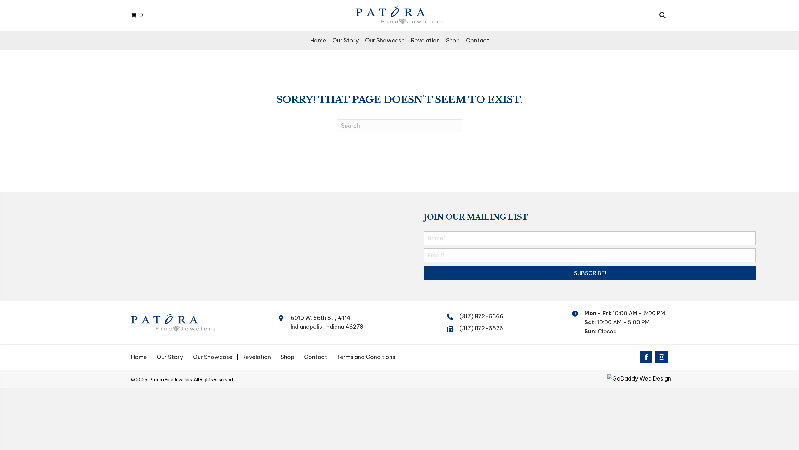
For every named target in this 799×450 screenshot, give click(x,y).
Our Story (170, 357)
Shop (287, 357)
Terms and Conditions (366, 357)
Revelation (256, 357)
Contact (315, 357)
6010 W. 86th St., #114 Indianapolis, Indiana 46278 (327, 322)
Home (139, 357)
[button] (590, 273)
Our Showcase (213, 357)
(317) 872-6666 (481, 316)
